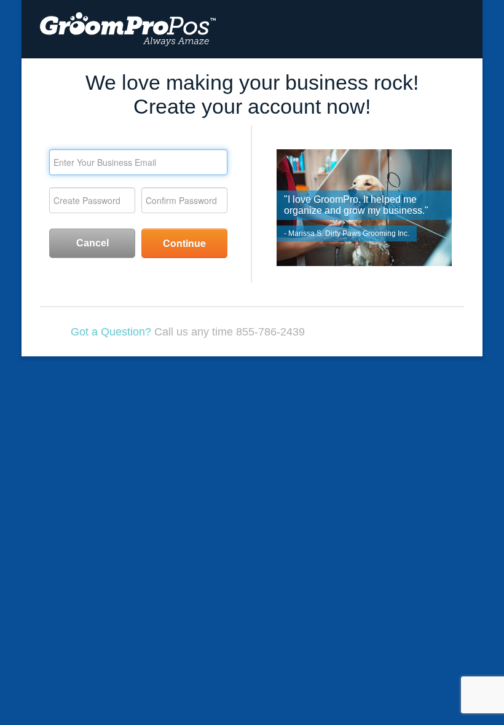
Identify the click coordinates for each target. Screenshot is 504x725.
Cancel (92, 243)
